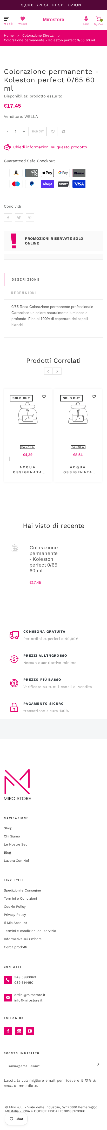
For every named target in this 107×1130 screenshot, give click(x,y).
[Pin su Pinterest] (30, 217)
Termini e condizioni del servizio (30, 931)
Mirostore (53, 19)
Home (9, 35)
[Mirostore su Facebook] (8, 1031)
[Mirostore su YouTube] (30, 1031)
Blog (7, 852)
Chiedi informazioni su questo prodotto (50, 147)
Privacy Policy (15, 915)
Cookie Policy (15, 906)
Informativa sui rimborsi (23, 939)
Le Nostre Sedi (16, 844)
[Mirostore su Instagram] (19, 1031)
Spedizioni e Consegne (22, 890)
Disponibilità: (17, 96)
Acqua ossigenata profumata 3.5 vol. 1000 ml (78, 470)
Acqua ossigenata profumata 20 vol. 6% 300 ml (28, 470)
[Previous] (48, 371)
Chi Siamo (12, 836)
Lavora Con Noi (16, 861)
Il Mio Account (15, 923)
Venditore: (13, 116)
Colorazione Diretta (38, 35)
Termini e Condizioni (20, 898)
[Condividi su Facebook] (8, 217)
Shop (8, 828)
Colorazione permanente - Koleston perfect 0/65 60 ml (49, 40)
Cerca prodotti (15, 947)
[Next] (57, 371)
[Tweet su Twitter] (19, 217)
